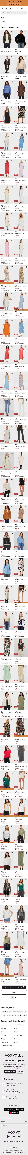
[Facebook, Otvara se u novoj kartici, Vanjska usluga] (19, 1136)
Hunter (16, 1032)
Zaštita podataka (21, 1152)
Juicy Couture (18, 1035)
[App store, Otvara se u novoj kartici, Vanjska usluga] (19, 1109)
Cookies (14, 1152)
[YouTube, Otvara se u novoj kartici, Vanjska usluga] (14, 1136)
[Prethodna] (2, 3)
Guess (16, 1028)
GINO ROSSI (4, 1042)
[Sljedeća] (26, 3)
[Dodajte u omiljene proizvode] (12, 31)
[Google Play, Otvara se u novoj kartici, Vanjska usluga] (9, 1109)
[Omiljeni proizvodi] (22, 8)
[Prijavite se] (18, 8)
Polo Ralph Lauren (19, 1025)
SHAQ (3, 1039)
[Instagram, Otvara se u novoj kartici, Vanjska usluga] (9, 1136)
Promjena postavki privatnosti (16, 1150)
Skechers (3, 1028)
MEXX (16, 1042)
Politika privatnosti (7, 1152)
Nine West (17, 1039)
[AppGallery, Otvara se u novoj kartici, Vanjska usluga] (14, 1112)
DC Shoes (3, 1035)
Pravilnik (6, 1150)
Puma (2, 1032)
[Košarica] (25, 8)
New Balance (4, 1025)
